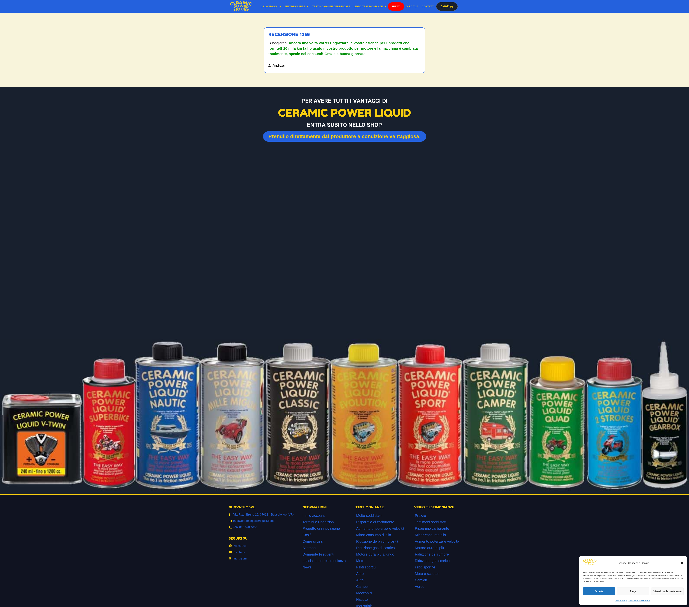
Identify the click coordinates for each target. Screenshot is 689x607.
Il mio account (314, 516)
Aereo (419, 587)
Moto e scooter (427, 574)
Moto (360, 561)
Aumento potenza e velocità (437, 541)
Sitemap (309, 548)
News (307, 567)
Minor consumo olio (430, 535)
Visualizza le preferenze (667, 591)
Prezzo (420, 516)
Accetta (598, 591)
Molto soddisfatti (369, 516)
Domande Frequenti (318, 554)
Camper (362, 587)
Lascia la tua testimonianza (324, 561)
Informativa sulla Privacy (639, 600)
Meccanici (364, 593)
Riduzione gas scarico (432, 561)
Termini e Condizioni (318, 522)
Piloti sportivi (366, 567)
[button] (682, 563)
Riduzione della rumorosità (377, 541)
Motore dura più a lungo (375, 554)
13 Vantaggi (269, 6)
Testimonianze (295, 6)
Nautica (362, 599)
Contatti (428, 6)
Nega (633, 591)
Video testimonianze (368, 6)
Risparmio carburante (432, 528)
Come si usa (312, 541)
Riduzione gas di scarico (375, 548)
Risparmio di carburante (375, 522)
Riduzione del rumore (432, 554)
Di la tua (412, 6)
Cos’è (307, 535)
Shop (395, 5)
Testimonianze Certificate (331, 6)
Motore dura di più (429, 548)
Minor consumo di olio (373, 535)
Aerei (360, 574)
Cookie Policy (621, 600)
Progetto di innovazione (321, 528)
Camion (421, 580)
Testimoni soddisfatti (431, 522)
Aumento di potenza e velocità (380, 528)
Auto (360, 580)
